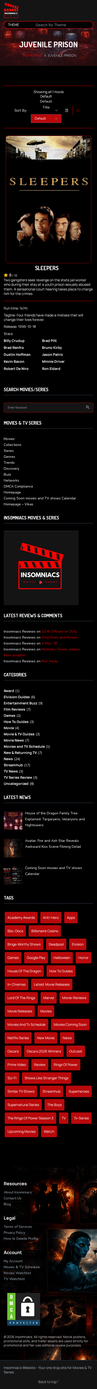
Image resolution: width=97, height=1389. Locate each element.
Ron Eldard (51, 368)
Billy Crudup (14, 340)
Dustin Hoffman (17, 354)
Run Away (50, 661)
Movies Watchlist (17, 1273)
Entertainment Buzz (20, 703)
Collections (12, 444)
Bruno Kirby (52, 347)
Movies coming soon (70, 1024)
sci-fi (11, 1078)
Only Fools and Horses (60, 637)
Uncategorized (16, 783)
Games (9, 715)
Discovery (11, 468)
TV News (11, 771)
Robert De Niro (16, 368)
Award (9, 690)
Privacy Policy (14, 1232)
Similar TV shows (20, 1091)
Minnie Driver (53, 361)
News (8, 758)
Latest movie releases (52, 984)
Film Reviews (14, 709)
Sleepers (46, 268)
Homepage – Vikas (18, 504)
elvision (78, 944)
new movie (45, 1037)
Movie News (14, 740)
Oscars (13, 1051)
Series (9, 450)
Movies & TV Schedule (22, 1267)
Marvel (48, 997)
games (13, 957)
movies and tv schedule (26, 1024)
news (67, 1037)
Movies (9, 439)
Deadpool (56, 944)
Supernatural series (23, 1104)
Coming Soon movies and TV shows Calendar (40, 498)
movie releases (19, 1011)
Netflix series (18, 1037)
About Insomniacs (18, 1192)
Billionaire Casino (44, 930)
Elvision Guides (17, 696)
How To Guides (16, 721)
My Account (13, 1261)
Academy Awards (21, 917)
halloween (61, 957)
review (40, 1064)
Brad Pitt (49, 340)
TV (64, 1118)
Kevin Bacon (14, 361)
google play (36, 957)
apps (71, 917)
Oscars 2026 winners (44, 1051)
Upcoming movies (21, 1131)
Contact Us (12, 1198)
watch (49, 1131)
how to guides (61, 971)
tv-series (81, 1118)
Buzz (7, 474)
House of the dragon (24, 971)
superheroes (79, 1091)
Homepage (32, 55)
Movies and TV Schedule (24, 746)
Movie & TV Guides (19, 734)
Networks (11, 480)
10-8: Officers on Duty (59, 631)
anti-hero (51, 917)
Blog (7, 1204)
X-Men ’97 (50, 643)
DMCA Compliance (18, 486)
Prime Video (16, 1064)
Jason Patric (52, 354)
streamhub (51, 1091)
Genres (9, 456)
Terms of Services (18, 1226)
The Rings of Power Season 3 (30, 1118)
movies (45, 1011)
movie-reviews (74, 997)
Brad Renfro (14, 347)
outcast (75, 1051)
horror (83, 957)
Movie (9, 727)
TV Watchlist (14, 1279)
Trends (9, 462)
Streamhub (13, 765)
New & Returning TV (20, 752)
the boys (54, 1104)
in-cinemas (16, 984)
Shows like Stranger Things (46, 1078)
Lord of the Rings (21, 997)
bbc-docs (15, 930)
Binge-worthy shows (24, 944)
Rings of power (66, 1064)
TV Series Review (18, 777)
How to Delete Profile (21, 1238)
